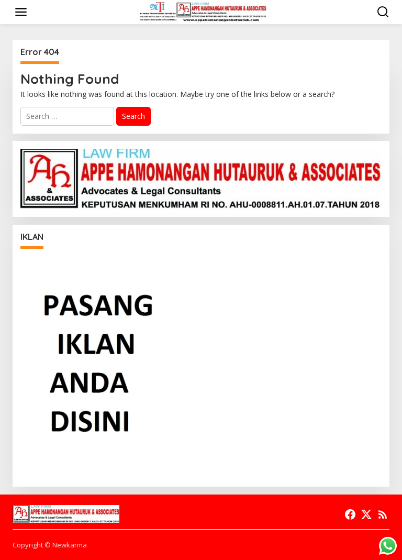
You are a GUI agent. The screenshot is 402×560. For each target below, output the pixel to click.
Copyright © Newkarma (50, 545)
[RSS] (382, 514)
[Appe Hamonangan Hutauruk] (203, 11)
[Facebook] (350, 514)
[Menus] (21, 12)
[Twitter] (366, 514)
